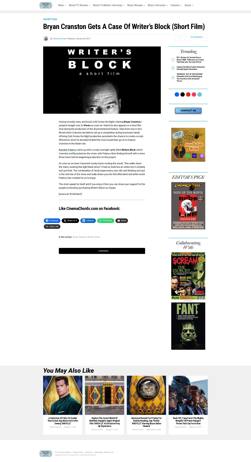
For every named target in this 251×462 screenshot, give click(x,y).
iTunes (112, 187)
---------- (188, 301)
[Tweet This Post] (182, 38)
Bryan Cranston (80, 237)
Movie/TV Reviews (78, 5)
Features (175, 5)
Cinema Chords (97, 430)
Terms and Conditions (63, 452)
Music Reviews (135, 5)
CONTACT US (188, 110)
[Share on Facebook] (177, 38)
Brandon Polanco (67, 149)
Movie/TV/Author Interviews (107, 5)
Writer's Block (93, 237)
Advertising (98, 452)
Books (188, 5)
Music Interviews (157, 5)
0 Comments (196, 37)
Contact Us (89, 452)
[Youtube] (188, 94)
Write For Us (109, 452)
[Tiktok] (199, 94)
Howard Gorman (59, 39)
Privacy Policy (78, 452)
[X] (183, 94)
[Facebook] (177, 94)
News (61, 5)
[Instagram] (194, 94)
